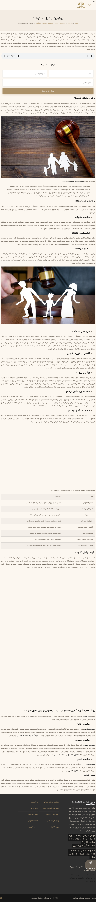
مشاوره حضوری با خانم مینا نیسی (66, 754)
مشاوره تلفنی (89, 764)
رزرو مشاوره (90, 868)
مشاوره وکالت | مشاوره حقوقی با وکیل (51, 23)
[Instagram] (14, 898)
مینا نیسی (87, 716)
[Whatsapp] (5, 898)
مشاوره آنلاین (89, 729)
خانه (76, 23)
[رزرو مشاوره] (90, 862)
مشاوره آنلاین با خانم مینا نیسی (28, 735)
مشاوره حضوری (89, 745)
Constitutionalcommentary (73, 181)
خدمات (70, 23)
